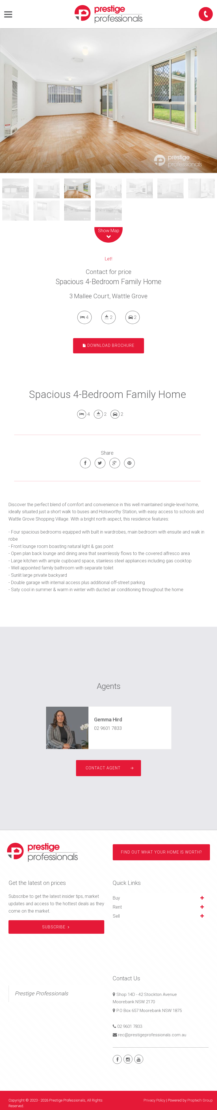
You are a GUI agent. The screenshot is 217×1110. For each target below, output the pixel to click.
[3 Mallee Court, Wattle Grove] (108, 100)
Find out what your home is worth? (161, 852)
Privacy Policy (154, 1100)
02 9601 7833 (108, 728)
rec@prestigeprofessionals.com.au (152, 1034)
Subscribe (54, 927)
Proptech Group (200, 1100)
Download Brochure (110, 345)
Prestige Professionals (41, 993)
